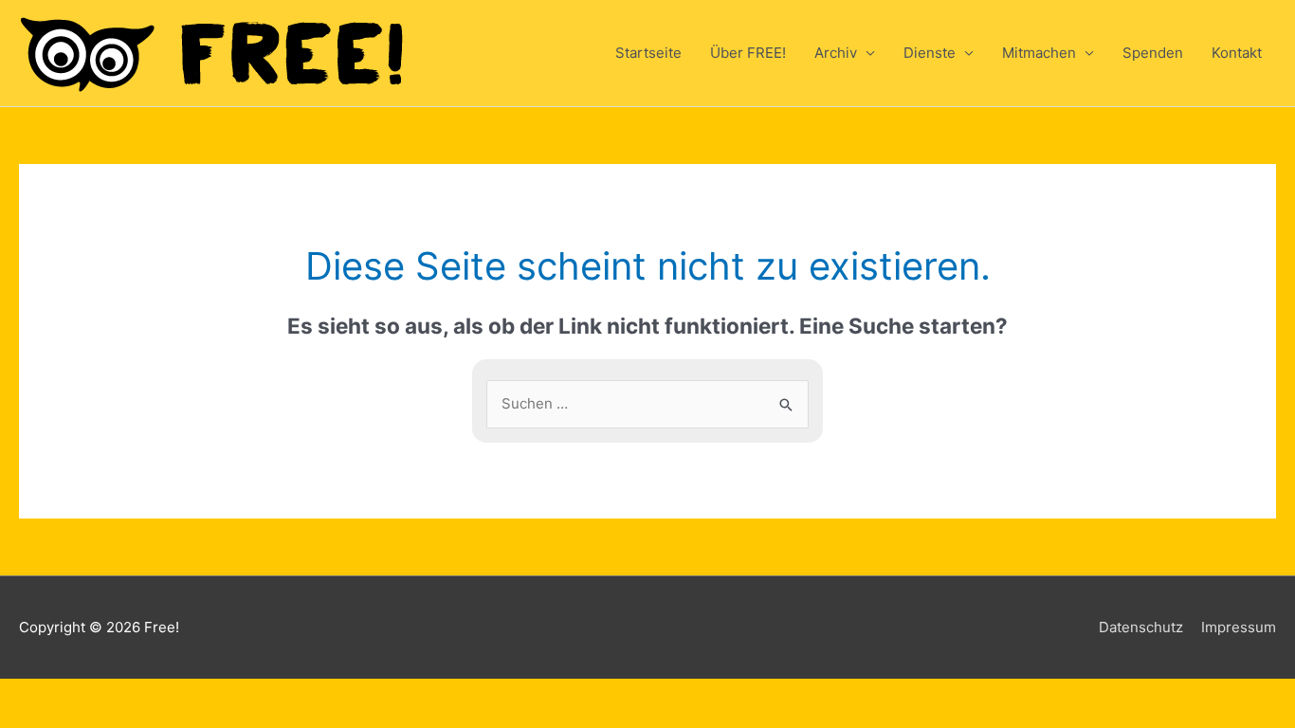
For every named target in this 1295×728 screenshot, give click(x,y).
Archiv (835, 53)
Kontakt (1237, 53)
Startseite (648, 53)
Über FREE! (748, 53)
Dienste (929, 53)
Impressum (1238, 627)
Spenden (1152, 53)
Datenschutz (1141, 627)
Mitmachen (1039, 53)
